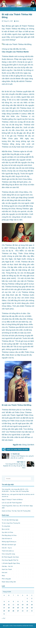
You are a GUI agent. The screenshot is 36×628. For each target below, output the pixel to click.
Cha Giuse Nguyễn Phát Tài (10, 560)
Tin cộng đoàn (6, 526)
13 (18, 604)
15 (27, 604)
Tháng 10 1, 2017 (8, 21)
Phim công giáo (6, 578)
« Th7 (3, 618)
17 (4, 607)
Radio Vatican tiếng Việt (9, 582)
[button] (33, 9)
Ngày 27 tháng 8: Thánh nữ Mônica (12, 499)
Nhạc (3, 575)
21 (22, 607)
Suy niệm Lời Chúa (7, 532)
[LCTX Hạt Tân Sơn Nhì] (18, 6)
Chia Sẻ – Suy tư (7, 548)
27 (18, 611)
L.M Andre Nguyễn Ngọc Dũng (11, 563)
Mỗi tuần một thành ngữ (9, 544)
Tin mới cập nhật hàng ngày (10, 520)
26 (13, 611)
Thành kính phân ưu (8, 551)
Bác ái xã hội (5, 529)
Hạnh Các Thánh (7, 569)
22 (27, 607)
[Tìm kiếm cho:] (18, 478)
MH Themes (30, 625)
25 (9, 611)
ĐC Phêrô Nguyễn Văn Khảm (10, 557)
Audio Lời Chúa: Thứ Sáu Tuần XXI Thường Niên (16, 511)
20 (18, 607)
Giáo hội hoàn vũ (7, 538)
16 (32, 604)
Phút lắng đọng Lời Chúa (9, 535)
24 (4, 611)
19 (13, 607)
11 (9, 604)
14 (22, 604)
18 (9, 607)
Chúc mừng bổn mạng (8, 554)
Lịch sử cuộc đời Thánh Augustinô (12, 502)
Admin (17, 21)
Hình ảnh (4, 572)
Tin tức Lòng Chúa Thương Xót (11, 523)
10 (4, 604)
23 (32, 607)
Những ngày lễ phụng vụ (9, 541)
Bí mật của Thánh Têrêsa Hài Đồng (17, 449)
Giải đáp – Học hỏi (7, 566)
